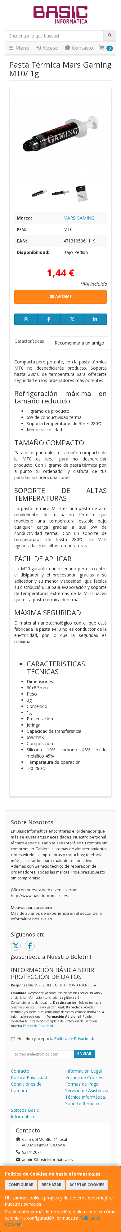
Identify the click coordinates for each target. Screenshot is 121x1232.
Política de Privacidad (38, 1026)
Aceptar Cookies (86, 1184)
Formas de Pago (82, 1084)
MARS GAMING (78, 218)
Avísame (63, 296)
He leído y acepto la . (55, 1038)
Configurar (21, 1184)
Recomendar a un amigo (79, 343)
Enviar (84, 1053)
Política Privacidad (29, 1077)
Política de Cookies (84, 1077)
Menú (21, 47)
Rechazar (51, 1184)
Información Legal (83, 1071)
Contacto (82, 47)
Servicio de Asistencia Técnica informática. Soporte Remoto (86, 1096)
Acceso (49, 47)
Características (29, 341)
